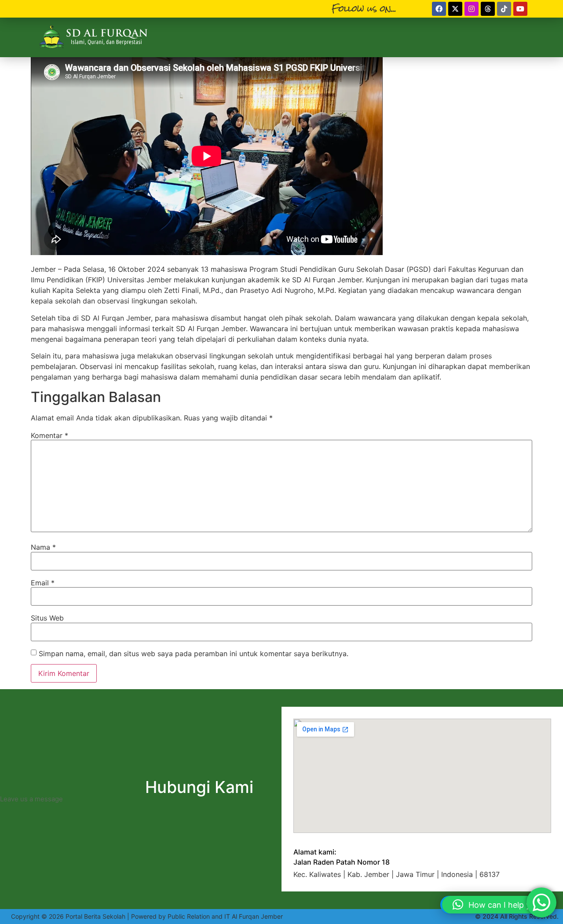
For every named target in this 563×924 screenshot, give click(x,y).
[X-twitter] (455, 9)
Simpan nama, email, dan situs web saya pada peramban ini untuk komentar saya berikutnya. (193, 653)
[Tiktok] (504, 9)
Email (43, 582)
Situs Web (47, 617)
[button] (498, 904)
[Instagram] (471, 9)
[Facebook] (439, 9)
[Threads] (488, 9)
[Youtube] (520, 9)
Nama (43, 547)
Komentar (49, 435)
